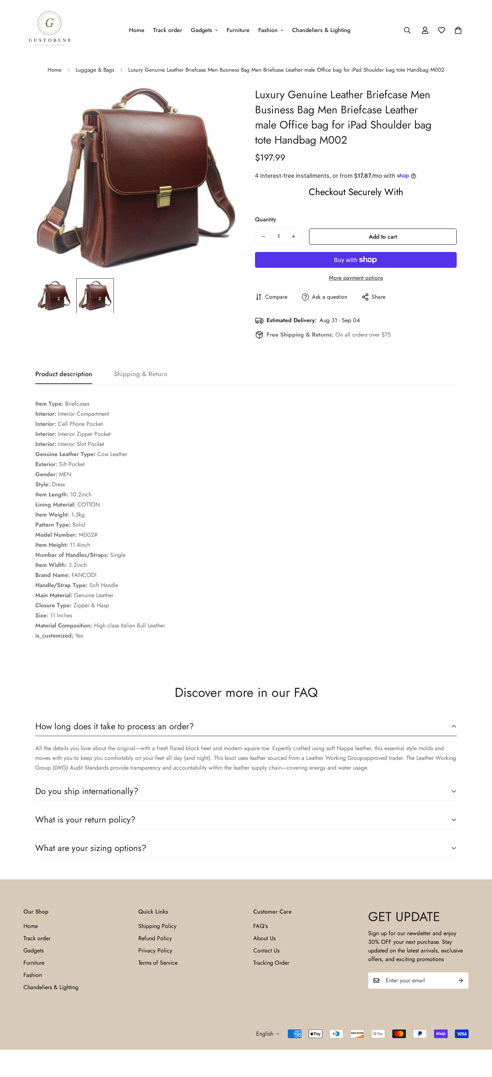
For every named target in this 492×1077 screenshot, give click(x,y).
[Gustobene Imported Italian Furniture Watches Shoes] (49, 30)
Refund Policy (155, 938)
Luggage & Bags (95, 70)
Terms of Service (158, 963)
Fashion (268, 30)
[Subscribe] (461, 980)
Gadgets (201, 30)
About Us (264, 938)
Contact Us (266, 950)
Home (136, 30)
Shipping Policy (157, 926)
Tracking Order (271, 963)
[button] (458, 30)
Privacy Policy (155, 950)
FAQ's (260, 926)
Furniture (238, 30)
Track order (167, 30)
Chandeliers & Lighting (321, 30)
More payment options (356, 278)
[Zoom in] (222, 101)
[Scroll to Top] (478, 1037)
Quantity (265, 219)
